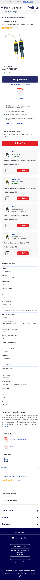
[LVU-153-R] (7, 236)
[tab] (20, 441)
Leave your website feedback (20, 562)
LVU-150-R (16, 179)
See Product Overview (14, 123)
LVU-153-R (16, 234)
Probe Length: (9, 164)
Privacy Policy (9, 573)
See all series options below (20, 84)
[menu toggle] (2, 7)
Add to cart (23, 170)
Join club (20, 554)
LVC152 (11, 447)
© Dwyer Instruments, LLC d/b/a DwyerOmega (20, 570)
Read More (5, 426)
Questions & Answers (9, 493)
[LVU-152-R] (7, 154)
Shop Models (20, 79)
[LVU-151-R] (7, 209)
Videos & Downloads (9, 501)
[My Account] (37, 7)
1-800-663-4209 (28, 2)
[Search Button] (37, 12)
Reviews (4, 467)
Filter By (20, 143)
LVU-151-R (16, 207)
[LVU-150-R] (7, 181)
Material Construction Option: (14, 160)
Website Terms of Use (21, 573)
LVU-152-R (16, 152)
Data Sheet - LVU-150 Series (18, 439)
